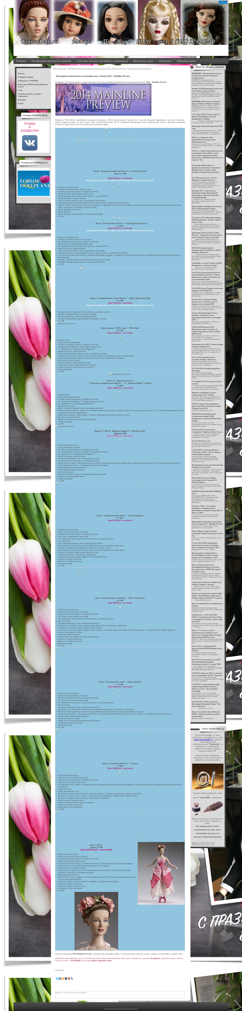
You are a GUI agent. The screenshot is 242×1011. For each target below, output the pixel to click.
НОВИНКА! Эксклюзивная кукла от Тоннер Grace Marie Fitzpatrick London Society (207, 75)
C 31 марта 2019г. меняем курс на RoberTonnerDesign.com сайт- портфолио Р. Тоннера (206, 116)
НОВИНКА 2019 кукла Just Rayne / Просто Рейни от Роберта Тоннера (206, 102)
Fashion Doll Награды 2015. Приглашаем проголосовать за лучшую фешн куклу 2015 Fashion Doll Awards (206, 330)
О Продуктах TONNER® (28, 81)
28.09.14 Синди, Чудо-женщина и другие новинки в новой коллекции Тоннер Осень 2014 (206, 406)
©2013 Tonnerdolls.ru (212, 728)
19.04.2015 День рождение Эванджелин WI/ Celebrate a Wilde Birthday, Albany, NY (206, 250)
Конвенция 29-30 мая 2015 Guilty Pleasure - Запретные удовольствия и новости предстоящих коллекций (207, 235)
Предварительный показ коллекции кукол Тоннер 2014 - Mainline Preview (97, 68)
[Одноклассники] (63, 997)
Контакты (165, 61)
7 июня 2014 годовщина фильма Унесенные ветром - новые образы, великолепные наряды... (206, 452)
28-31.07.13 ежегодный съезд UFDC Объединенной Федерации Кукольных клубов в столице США (206, 662)
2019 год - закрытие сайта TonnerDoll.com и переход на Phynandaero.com (204, 139)
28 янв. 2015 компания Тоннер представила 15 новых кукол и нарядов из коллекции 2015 (204, 301)
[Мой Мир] (66, 997)
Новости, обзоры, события (209, 67)
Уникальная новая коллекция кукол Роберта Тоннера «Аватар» (207, 583)
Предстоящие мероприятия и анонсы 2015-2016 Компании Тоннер (207, 207)
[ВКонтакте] (60, 997)
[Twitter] (57, 997)
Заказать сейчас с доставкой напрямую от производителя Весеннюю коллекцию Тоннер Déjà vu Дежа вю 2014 (207, 509)
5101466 (201, 843)
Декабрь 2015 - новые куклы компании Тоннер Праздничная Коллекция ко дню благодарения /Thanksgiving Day (205, 194)
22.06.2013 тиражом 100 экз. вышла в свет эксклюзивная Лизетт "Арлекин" (207, 674)
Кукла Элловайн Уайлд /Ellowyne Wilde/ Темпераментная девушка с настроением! (206, 714)
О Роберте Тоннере (25, 77)
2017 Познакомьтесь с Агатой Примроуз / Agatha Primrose (204, 179)
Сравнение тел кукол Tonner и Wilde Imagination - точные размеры (207, 264)
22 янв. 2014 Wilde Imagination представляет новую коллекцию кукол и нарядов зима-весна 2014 (205, 545)
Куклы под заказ (143, 61)
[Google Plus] (69, 997)
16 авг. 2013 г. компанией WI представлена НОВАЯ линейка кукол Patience (207, 648)
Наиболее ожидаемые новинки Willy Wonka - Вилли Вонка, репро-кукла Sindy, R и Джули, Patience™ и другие (207, 595)
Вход (223, 2)
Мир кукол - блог (59, 68)
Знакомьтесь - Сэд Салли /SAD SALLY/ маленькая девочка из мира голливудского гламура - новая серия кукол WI (207, 618)
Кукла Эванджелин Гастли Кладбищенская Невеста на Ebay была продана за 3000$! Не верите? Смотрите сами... (206, 568)
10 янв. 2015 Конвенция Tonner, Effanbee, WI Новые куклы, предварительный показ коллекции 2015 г (206, 316)
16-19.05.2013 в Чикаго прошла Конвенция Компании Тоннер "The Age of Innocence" (206, 704)
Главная (21, 61)
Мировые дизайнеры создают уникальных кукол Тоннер (204, 394)
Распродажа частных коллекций (51, 61)
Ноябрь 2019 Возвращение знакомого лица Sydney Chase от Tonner (207, 90)
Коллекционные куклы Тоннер (139, 68)
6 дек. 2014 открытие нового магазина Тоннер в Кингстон (203, 358)
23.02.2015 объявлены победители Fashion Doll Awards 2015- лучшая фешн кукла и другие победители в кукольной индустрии (206, 276)
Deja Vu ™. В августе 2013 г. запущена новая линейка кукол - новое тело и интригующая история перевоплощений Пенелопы (206, 633)
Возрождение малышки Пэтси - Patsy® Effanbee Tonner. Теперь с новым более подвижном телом (205, 555)
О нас (20, 90)
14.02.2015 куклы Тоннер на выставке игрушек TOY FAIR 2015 (207, 289)
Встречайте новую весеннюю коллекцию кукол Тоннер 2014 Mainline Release (204, 480)
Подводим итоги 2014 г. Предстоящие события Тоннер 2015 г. (207, 345)
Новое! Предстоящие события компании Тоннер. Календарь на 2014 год (207, 533)
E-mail (20, 103)
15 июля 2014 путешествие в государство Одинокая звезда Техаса (207, 431)
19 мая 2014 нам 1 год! (201, 441)
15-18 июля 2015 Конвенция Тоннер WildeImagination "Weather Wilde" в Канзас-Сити (207, 220)
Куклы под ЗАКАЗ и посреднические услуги (33, 85)
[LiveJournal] (71, 997)
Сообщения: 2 (196, 844)
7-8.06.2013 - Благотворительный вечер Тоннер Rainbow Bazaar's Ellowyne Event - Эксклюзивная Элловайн (205, 687)
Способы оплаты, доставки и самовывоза (102, 61)
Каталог (21, 73)
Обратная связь (186, 61)
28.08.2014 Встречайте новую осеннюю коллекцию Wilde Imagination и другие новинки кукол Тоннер (207, 417)
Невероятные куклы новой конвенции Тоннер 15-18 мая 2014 (207, 466)
